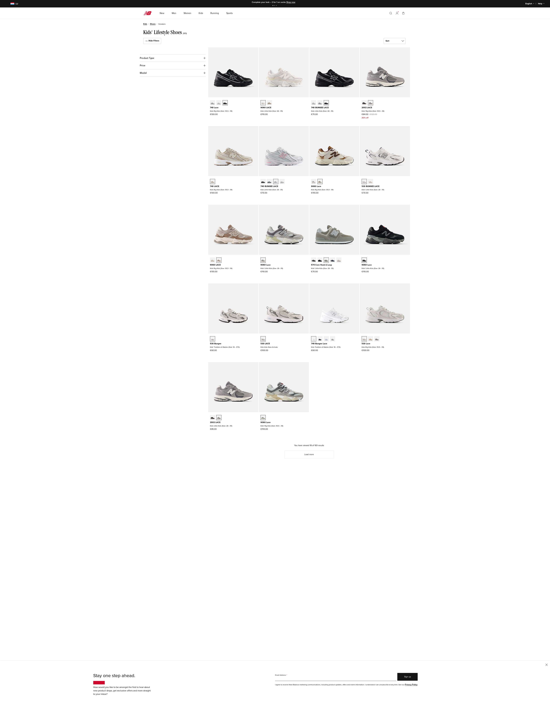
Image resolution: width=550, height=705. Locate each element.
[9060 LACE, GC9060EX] (218, 260)
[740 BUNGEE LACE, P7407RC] (282, 181)
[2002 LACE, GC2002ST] (370, 103)
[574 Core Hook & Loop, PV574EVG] (326, 260)
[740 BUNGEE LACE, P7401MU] (263, 181)
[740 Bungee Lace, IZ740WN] (332, 339)
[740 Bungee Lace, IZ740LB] (326, 339)
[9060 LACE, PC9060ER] (263, 103)
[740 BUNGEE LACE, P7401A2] (269, 181)
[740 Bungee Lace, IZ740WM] (313, 339)
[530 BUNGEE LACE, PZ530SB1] (364, 181)
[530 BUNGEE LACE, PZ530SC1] (370, 181)
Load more (309, 454)
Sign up (407, 677)
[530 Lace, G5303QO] (370, 339)
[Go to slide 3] (277, 6)
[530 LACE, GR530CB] (263, 339)
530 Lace (366, 343)
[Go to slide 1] (273, 6)
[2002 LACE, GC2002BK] (364, 103)
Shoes (153, 24)
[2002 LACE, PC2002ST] (218, 417)
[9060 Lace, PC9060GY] (263, 260)
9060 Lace (316, 186)
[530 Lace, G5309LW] (364, 339)
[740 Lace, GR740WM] (218, 103)
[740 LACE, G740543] (212, 181)
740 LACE (214, 186)
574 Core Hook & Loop (321, 265)
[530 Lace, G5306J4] (376, 339)
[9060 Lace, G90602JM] (313, 181)
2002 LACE (367, 107)
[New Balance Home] (148, 13)
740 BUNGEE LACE (320, 107)
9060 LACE (266, 107)
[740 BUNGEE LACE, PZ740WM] (313, 103)
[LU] (10, 4)
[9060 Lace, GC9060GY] (263, 417)
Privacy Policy (411, 684)
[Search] (390, 13)
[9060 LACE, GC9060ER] (212, 260)
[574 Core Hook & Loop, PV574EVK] (338, 260)
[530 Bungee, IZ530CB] (212, 339)
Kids (145, 24)
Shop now (290, 2)
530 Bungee (215, 343)
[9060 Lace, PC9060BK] (364, 260)
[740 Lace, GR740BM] (225, 103)
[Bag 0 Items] (403, 13)
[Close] (546, 664)
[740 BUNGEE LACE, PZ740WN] (320, 103)
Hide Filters (153, 41)
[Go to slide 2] (275, 6)
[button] (397, 13)
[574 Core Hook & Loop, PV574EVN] (332, 260)
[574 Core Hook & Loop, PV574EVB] (313, 260)
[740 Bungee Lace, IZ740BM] (320, 339)
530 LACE (265, 343)
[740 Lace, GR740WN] (212, 103)
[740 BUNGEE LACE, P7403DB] (275, 181)
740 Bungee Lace (319, 343)
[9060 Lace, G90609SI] (320, 181)
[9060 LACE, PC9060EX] (269, 103)
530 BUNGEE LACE (370, 186)
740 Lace (214, 107)
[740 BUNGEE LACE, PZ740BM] (326, 103)
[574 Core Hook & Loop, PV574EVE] (320, 260)
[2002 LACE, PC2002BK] (212, 417)
